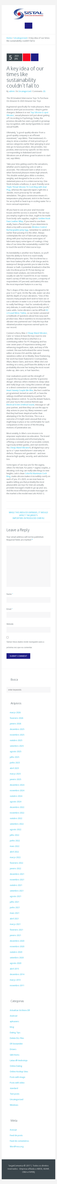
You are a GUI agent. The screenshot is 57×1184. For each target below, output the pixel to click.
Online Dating (16, 1066)
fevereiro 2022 (16, 863)
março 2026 (15, 712)
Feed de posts (16, 1135)
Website (9, 624)
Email (9, 609)
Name (9, 594)
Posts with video (17, 1083)
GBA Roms (14, 1055)
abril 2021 (14, 918)
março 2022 (15, 857)
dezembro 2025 (17, 729)
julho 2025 (14, 757)
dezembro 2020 (17, 941)
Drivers (13, 1049)
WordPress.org (17, 1146)
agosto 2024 (15, 801)
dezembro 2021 (17, 874)
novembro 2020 (17, 946)
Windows (14, 1105)
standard (14, 1088)
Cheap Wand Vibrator (37, 333)
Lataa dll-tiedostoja (18, 1060)
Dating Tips (15, 1032)
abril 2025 (14, 768)
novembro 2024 (17, 790)
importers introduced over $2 (28, 518)
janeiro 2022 (15, 868)
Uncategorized (20, 38)
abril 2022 (14, 852)
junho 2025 (15, 762)
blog (12, 1027)
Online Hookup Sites (19, 1071)
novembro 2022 (17, 813)
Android (13, 1016)
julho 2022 (14, 835)
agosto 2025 (15, 751)
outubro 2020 (16, 952)
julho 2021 (14, 902)
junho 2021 (15, 907)
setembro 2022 (17, 824)
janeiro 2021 (15, 935)
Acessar (13, 1130)
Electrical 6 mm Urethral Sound (20, 404)
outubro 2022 (16, 818)
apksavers (14, 1021)
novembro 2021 (17, 879)
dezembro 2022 (17, 807)
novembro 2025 (17, 735)
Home (9, 38)
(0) (44, 91)
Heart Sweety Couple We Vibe (19, 390)
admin (12, 91)
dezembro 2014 (17, 974)
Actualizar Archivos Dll (20, 1010)
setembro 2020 (17, 957)
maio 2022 (14, 846)
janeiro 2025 (15, 779)
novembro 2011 (17, 985)
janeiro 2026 (15, 723)
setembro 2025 (17, 746)
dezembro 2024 (17, 785)
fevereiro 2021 (16, 930)
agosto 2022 (15, 829)
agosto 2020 (15, 963)
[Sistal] (28, 13)
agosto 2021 (15, 896)
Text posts (14, 1094)
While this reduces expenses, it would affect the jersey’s (28, 513)
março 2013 (15, 980)
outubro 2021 (16, 885)
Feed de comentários (19, 1141)
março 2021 (15, 924)
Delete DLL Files (17, 1038)
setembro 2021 (17, 891)
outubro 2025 (16, 740)
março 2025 (15, 774)
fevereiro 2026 (16, 718)
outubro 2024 (16, 796)
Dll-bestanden (16, 1044)
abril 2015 (14, 969)
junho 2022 (15, 840)
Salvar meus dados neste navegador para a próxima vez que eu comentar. (25, 645)
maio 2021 (14, 913)
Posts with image (17, 1077)
